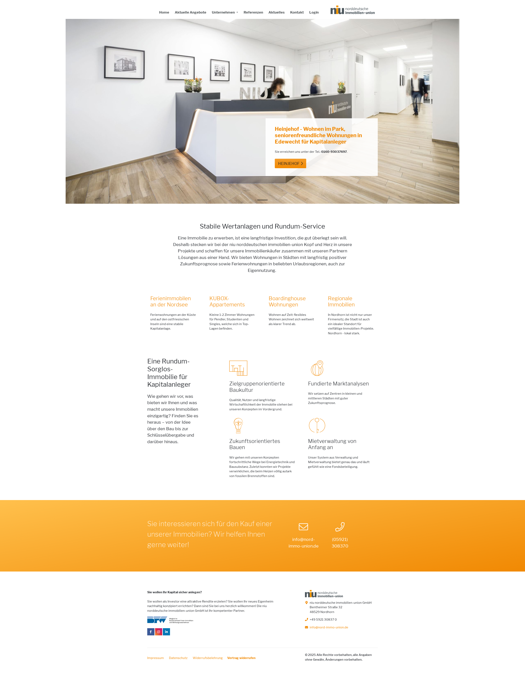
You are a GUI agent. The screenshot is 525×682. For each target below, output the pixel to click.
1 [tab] (262, 202)
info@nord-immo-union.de (303, 543)
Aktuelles (276, 12)
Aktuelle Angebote (190, 12)
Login (314, 12)
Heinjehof (288, 163)
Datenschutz (178, 658)
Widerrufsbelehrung (208, 658)
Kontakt (297, 12)
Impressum (155, 658)
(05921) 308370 (340, 543)
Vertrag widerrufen (241, 658)
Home (164, 12)
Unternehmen (223, 12)
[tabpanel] (262, 111)
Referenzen (253, 12)
